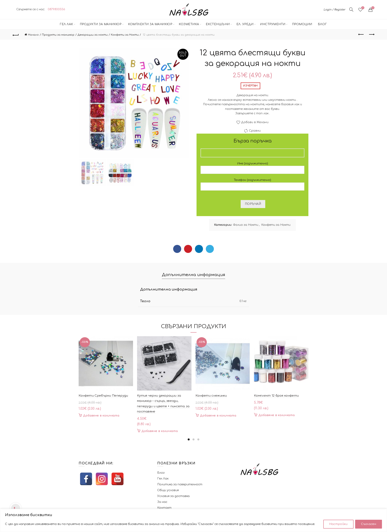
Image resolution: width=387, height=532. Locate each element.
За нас (162, 501)
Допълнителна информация (193, 274)
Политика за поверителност (179, 484)
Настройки (338, 524)
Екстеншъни (218, 24)
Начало (33, 34)
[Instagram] (101, 478)
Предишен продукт (361, 35)
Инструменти (272, 24)
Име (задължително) (252, 163)
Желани (362, 8)
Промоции (302, 24)
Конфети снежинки (211, 395)
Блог (322, 24)
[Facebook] (177, 249)
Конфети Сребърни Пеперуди (103, 395)
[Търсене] (351, 9)
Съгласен (368, 524)
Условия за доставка (173, 496)
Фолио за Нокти (245, 224)
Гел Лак (66, 24)
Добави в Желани (254, 122)
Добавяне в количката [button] (101, 415)
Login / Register (334, 9)
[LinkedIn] (199, 249)
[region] (193, 520)
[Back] (16, 35)
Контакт (164, 507)
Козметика (189, 24)
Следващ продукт (371, 35)
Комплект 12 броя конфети (276, 395)
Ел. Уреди (245, 24)
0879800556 (56, 9)
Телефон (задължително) (252, 179)
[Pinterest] (188, 249)
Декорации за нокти (93, 34)
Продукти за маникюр (101, 24)
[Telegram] (210, 249)
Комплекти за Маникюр (150, 24)
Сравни (255, 130)
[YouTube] (117, 478)
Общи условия (168, 490)
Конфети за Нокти (125, 34)
